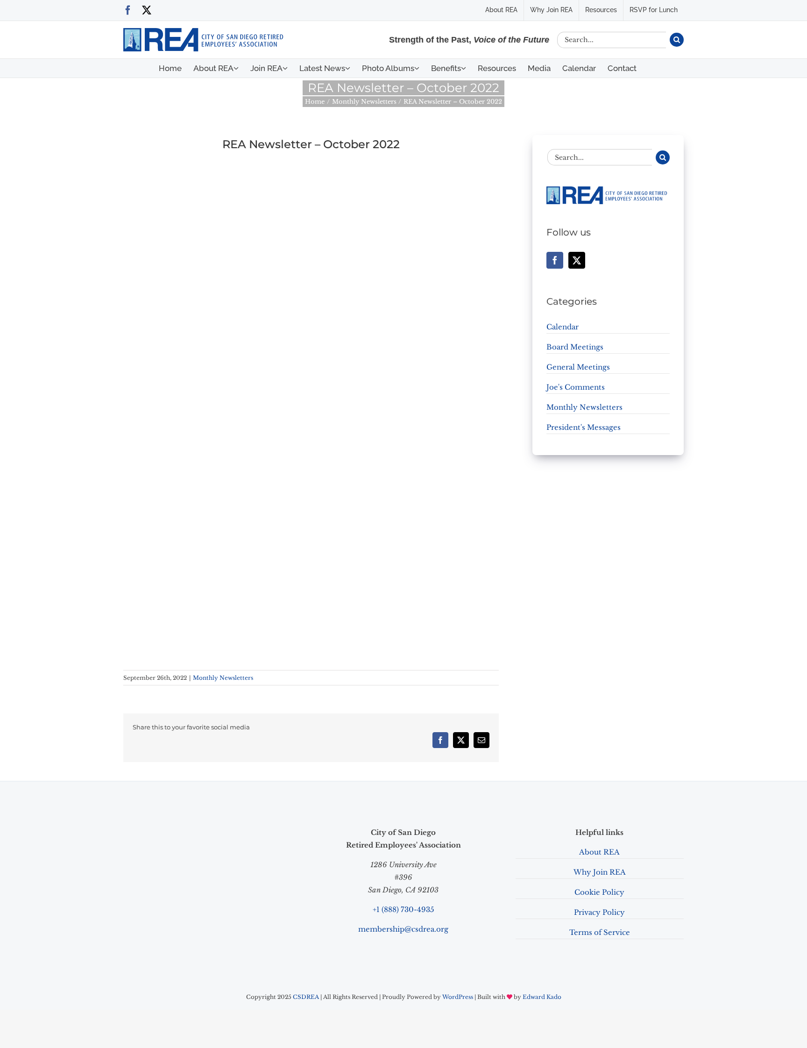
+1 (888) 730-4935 (403, 909)
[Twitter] (576, 260)
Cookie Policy (599, 892)
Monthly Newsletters (223, 677)
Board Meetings (574, 346)
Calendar (562, 326)
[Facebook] (554, 260)
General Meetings (578, 367)
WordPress (457, 996)
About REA (599, 852)
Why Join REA (599, 872)
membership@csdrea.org (403, 929)
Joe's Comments (575, 387)
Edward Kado (542, 996)
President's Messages (583, 427)
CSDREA (306, 996)
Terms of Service (599, 932)
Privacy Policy (599, 912)
